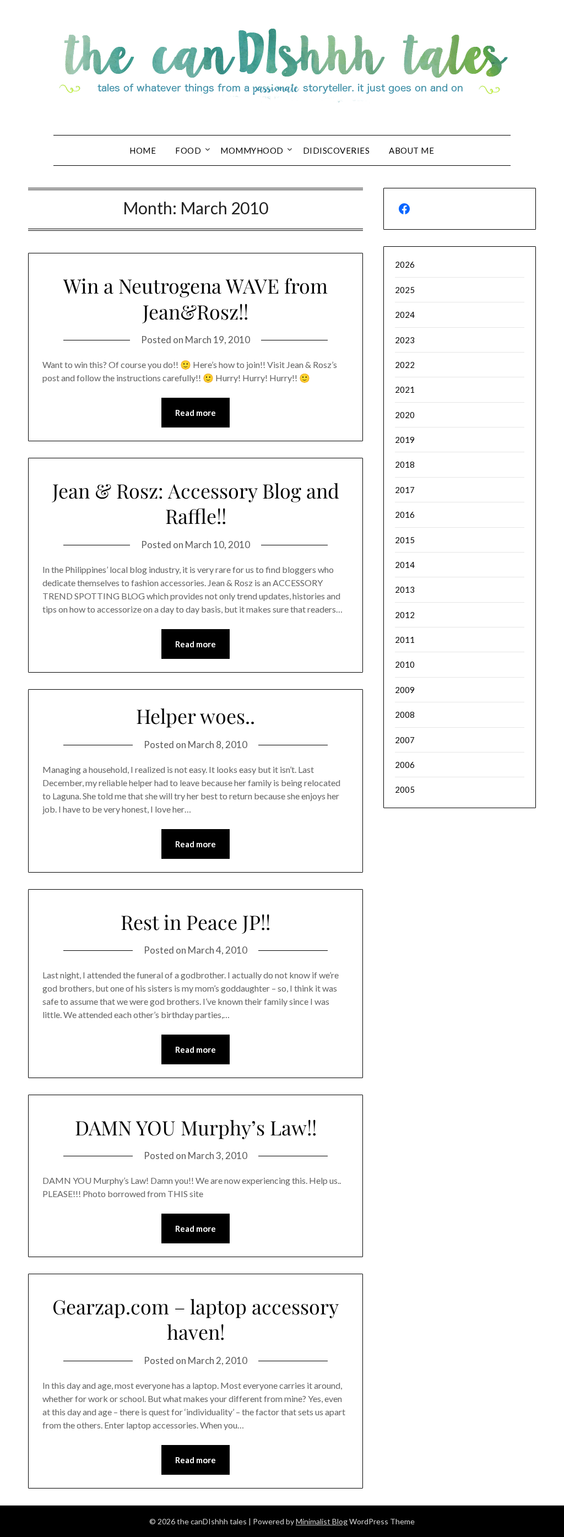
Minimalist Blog (322, 1521)
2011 (405, 640)
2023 (405, 340)
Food (188, 150)
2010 (405, 664)
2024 (405, 315)
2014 (405, 565)
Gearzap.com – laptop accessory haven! (195, 1319)
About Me (411, 150)
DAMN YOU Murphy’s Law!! (196, 1127)
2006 (405, 765)
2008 (405, 714)
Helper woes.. (195, 715)
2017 (405, 490)
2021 (405, 389)
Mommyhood (252, 150)
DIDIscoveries (336, 150)
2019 (405, 440)
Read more (195, 413)
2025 (405, 290)
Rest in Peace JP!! (195, 921)
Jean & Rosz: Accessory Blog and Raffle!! (195, 503)
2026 (405, 264)
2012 (405, 615)
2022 (405, 365)
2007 (405, 740)
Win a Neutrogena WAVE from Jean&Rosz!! (195, 298)
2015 (405, 540)
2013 (405, 589)
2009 (405, 690)
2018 (405, 464)
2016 (405, 514)
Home (142, 150)
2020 (405, 415)
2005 (405, 789)
